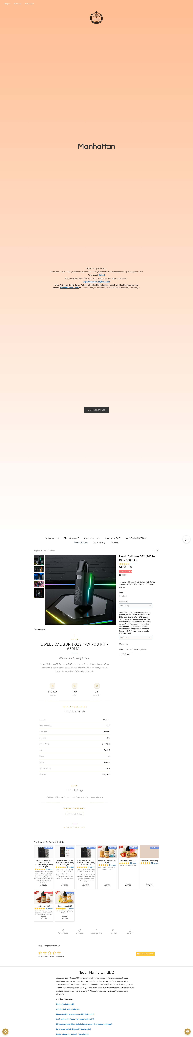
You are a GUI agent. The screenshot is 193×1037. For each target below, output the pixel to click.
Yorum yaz (133, 564)
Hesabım (79, 933)
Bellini (102, 275)
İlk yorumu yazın (146, 954)
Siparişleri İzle (96, 933)
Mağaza (7, 4)
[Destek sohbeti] (188, 1032)
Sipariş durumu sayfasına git (96, 282)
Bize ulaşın (29, 4)
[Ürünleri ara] (187, 539)
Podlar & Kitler (81, 542)
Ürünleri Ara (63, 933)
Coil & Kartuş (99, 542)
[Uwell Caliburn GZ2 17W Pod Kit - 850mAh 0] (39, 560)
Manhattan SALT (71, 538)
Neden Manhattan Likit (65, 1004)
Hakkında (17, 4)
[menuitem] (154, 550)
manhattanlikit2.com (69, 287)
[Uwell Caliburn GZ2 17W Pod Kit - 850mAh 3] (39, 584)
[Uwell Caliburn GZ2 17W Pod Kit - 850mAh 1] (39, 569)
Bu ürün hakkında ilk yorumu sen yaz (51, 956)
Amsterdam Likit (91, 538)
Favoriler (113, 933)
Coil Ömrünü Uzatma (75, 814)
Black (124, 596)
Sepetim (130, 933)
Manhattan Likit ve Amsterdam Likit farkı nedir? (75, 1014)
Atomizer (114, 542)
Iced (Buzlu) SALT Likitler (137, 538)
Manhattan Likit (52, 538)
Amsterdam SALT (112, 538)
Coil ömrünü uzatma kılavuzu (67, 1009)
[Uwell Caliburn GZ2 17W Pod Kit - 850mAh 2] (39, 576)
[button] (126, 654)
